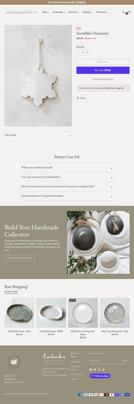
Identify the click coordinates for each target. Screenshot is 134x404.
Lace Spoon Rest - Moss (19, 331)
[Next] (94, 2)
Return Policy (77, 374)
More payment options (103, 79)
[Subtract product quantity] (86, 52)
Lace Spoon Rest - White (51, 331)
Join (125, 361)
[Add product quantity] (79, 52)
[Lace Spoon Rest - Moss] (19, 313)
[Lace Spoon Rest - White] (51, 313)
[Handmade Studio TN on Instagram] (99, 370)
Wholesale (76, 362)
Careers (74, 379)
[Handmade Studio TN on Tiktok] (103, 370)
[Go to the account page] (122, 12)
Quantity (80, 47)
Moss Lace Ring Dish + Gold (115, 331)
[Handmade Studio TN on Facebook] (91, 370)
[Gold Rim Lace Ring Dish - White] (83, 313)
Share (83, 98)
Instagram (62, 375)
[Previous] (40, 2)
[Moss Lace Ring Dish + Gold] (115, 313)
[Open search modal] (117, 12)
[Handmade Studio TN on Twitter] (95, 370)
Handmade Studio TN (26, 394)
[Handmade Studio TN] (21, 12)
